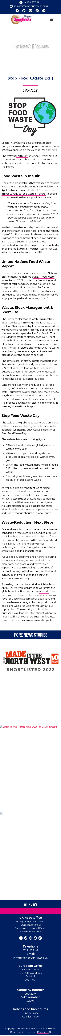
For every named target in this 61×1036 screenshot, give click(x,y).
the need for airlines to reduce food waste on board (27, 192)
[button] (51, 19)
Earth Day (22, 156)
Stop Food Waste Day (14, 433)
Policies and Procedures (30, 1009)
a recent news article (47, 326)
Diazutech (43, 1032)
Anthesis (44, 591)
